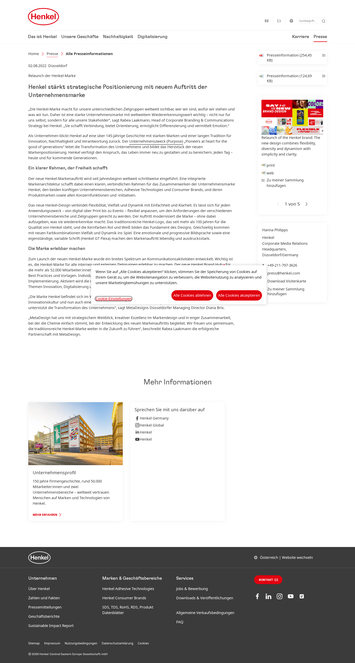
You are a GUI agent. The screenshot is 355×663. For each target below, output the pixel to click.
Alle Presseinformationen (89, 53)
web (270, 173)
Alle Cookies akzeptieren (239, 295)
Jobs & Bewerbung (192, 588)
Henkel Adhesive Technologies (128, 588)
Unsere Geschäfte (80, 37)
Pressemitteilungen (45, 607)
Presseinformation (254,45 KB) (289, 58)
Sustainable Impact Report (51, 625)
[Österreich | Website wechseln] (291, 20)
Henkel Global (152, 425)
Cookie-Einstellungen (114, 299)
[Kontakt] (266, 20)
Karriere (300, 37)
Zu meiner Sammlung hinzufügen (285, 183)
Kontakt (266, 579)
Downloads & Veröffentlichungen (204, 597)
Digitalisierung (153, 37)
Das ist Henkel (42, 37)
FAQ (179, 621)
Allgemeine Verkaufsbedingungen (205, 612)
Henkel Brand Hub (206, 264)
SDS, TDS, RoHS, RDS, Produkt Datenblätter (127, 610)
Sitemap (34, 643)
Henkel (146, 432)
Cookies (143, 643)
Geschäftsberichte (44, 616)
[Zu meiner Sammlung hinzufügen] (323, 57)
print (271, 165)
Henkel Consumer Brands (124, 597)
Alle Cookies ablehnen (192, 295)
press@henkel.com (283, 273)
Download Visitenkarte (286, 281)
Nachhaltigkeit (118, 37)
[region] (178, 284)
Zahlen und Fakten (44, 597)
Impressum (52, 643)
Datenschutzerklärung (117, 643)
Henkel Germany (154, 418)
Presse (320, 37)
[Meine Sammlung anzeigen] (279, 20)
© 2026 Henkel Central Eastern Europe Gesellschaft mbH (68, 654)
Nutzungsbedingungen (81, 643)
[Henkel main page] (43, 16)
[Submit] (324, 21)
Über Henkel (39, 588)
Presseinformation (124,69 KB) (289, 78)
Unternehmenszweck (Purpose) (156, 141)
